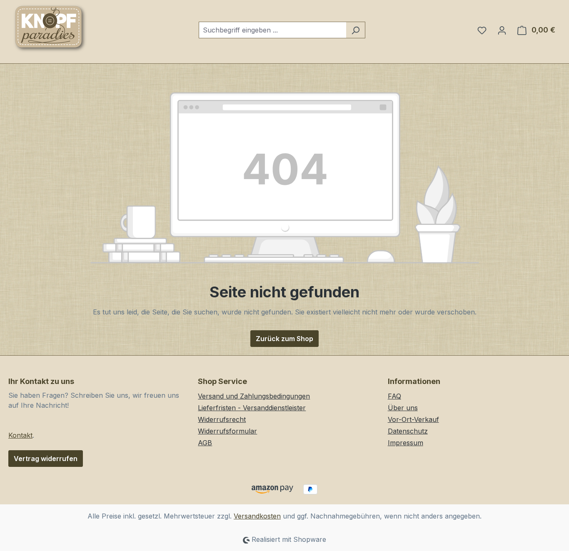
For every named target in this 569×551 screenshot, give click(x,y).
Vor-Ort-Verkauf (413, 419)
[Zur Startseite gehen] (50, 28)
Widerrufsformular (227, 431)
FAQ (394, 396)
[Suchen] (355, 30)
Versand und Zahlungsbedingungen (254, 396)
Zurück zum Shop (284, 338)
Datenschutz (408, 431)
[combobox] (272, 30)
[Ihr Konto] (502, 30)
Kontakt (20, 435)
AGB (205, 443)
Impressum (405, 443)
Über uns (403, 408)
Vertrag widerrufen (45, 458)
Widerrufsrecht (222, 419)
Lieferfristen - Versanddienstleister (252, 408)
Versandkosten (257, 516)
